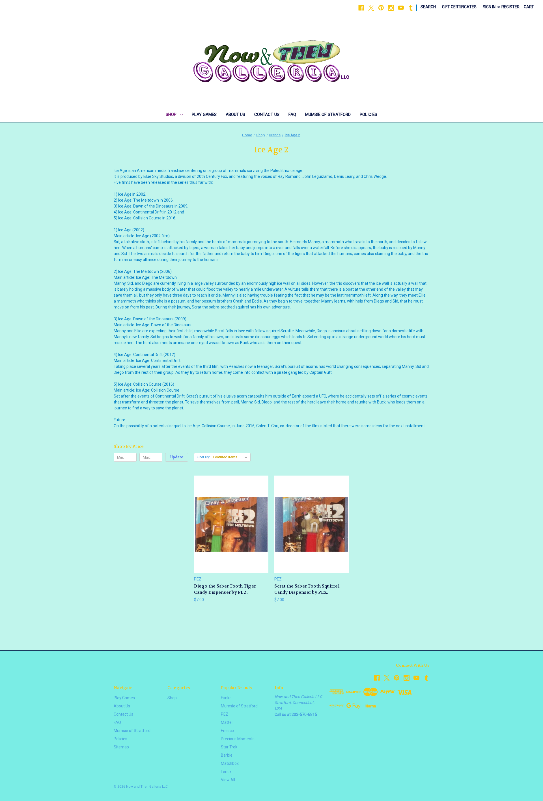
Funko (226, 698)
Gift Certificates (459, 7)
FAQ (292, 114)
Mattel (226, 722)
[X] (371, 8)
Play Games (204, 114)
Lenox (226, 771)
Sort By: (203, 457)
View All (228, 780)
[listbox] (231, 457)
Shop (172, 114)
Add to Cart (231, 534)
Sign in (489, 7)
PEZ (224, 714)
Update (176, 457)
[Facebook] (361, 8)
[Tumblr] (411, 8)
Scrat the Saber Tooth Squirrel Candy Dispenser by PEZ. (306, 589)
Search (428, 7)
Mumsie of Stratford (328, 114)
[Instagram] (391, 8)
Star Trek (229, 747)
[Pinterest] (381, 8)
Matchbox (230, 763)
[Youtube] (401, 8)
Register (510, 7)
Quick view (230, 513)
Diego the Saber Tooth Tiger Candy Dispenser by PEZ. (225, 589)
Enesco (227, 730)
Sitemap (121, 747)
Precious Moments (238, 739)
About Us (235, 114)
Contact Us (266, 114)
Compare (229, 524)
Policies (368, 114)
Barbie (226, 755)
